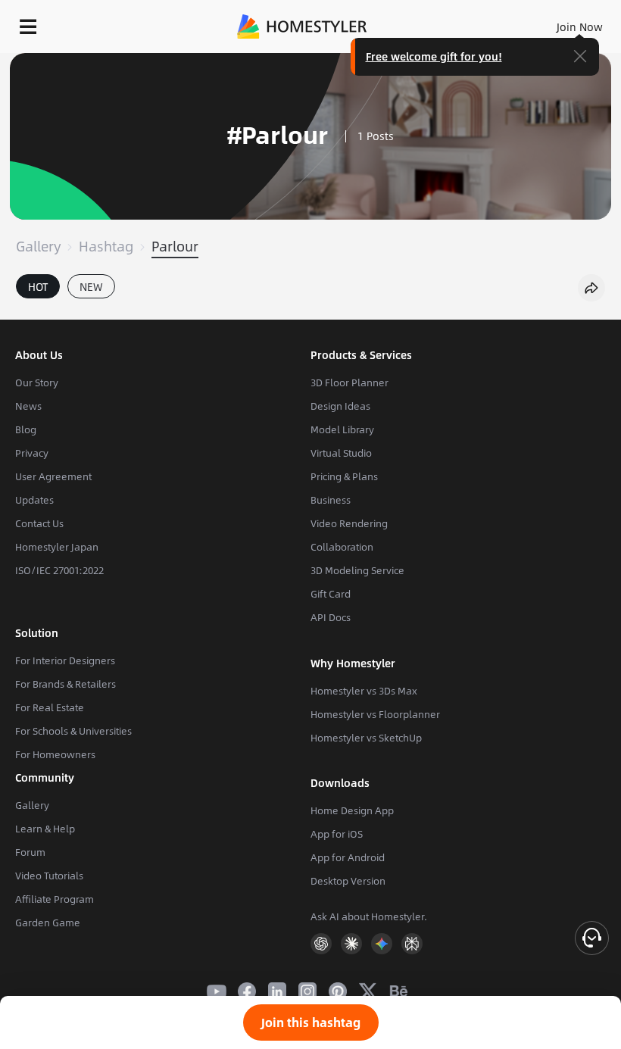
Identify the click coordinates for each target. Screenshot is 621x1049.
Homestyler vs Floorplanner (375, 714)
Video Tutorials (49, 875)
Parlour (174, 246)
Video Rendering (349, 523)
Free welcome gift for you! (434, 56)
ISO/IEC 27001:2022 (59, 570)
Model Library (342, 429)
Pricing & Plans (344, 476)
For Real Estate (49, 707)
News (28, 406)
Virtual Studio (341, 452)
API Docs (330, 617)
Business (330, 499)
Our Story (36, 382)
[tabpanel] (310, 312)
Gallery (38, 246)
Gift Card (330, 593)
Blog (25, 429)
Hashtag (106, 246)
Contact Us (39, 523)
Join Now (580, 26)
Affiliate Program (54, 899)
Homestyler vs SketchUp (366, 737)
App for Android (347, 857)
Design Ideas (340, 406)
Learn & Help (45, 828)
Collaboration (341, 546)
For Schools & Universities (73, 730)
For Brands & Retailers (65, 684)
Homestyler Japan (56, 546)
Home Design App (352, 810)
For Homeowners (55, 754)
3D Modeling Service (357, 570)
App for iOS (336, 833)
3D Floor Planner (349, 382)
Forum (30, 852)
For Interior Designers (65, 660)
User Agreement (53, 476)
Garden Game (47, 922)
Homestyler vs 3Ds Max (363, 690)
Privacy (31, 452)
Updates (34, 499)
